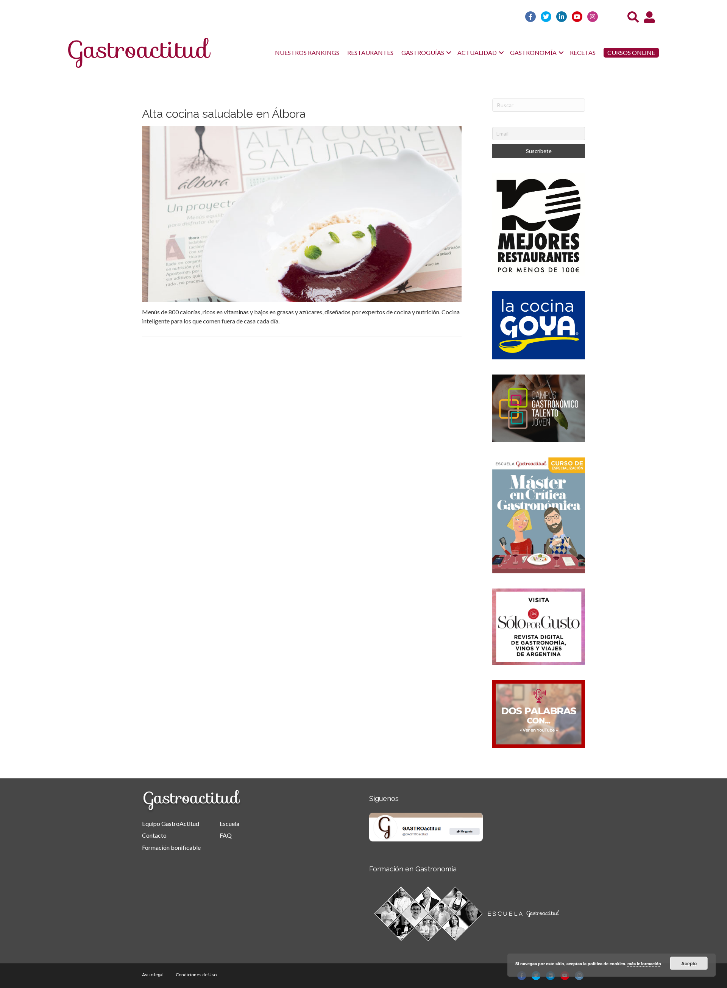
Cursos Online (631, 52)
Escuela (229, 823)
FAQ (226, 835)
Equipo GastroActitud (170, 823)
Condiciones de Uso (196, 974)
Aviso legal (153, 974)
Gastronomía (533, 52)
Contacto (154, 835)
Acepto (689, 963)
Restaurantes (370, 52)
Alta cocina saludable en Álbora (224, 113)
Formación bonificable (171, 847)
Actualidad (477, 52)
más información (644, 963)
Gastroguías (422, 52)
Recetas (583, 52)
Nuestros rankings (307, 52)
